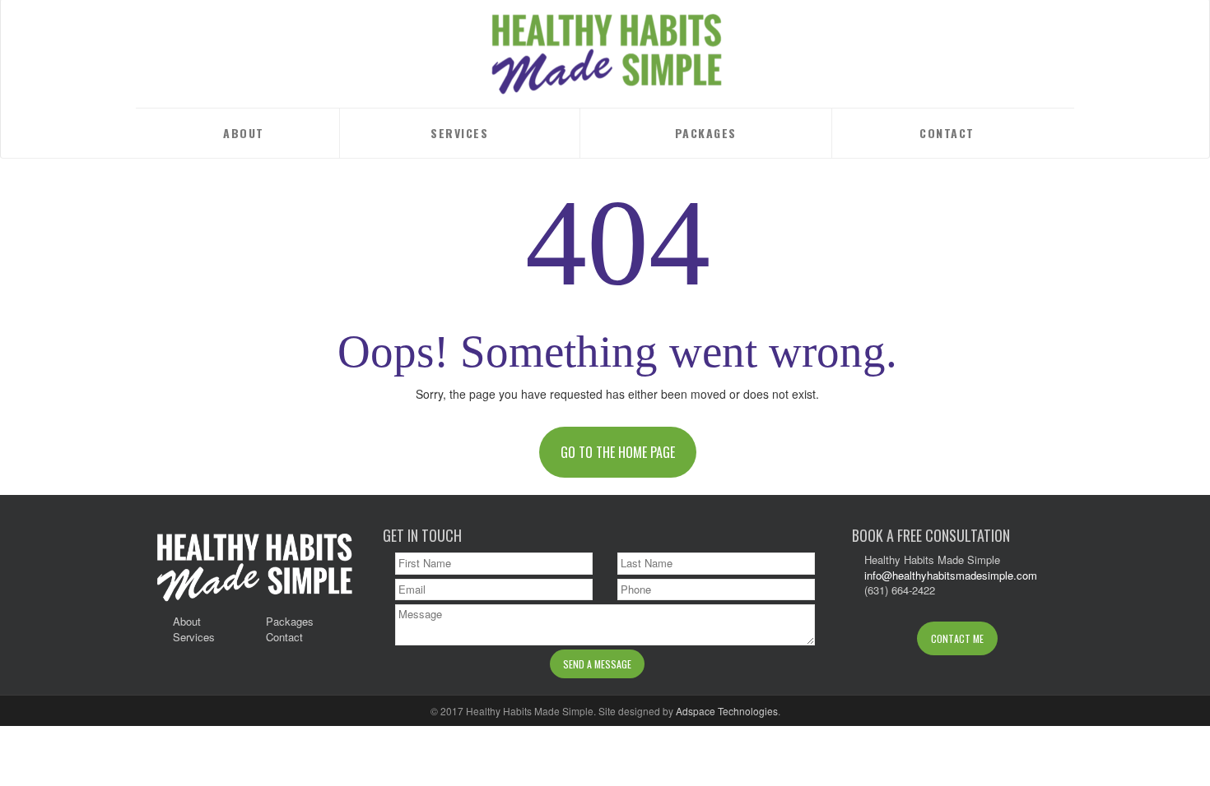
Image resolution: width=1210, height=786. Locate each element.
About (243, 132)
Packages (706, 132)
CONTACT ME (957, 638)
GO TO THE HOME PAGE (618, 452)
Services (459, 132)
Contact (947, 132)
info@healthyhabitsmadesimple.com (950, 575)
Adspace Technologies (727, 711)
